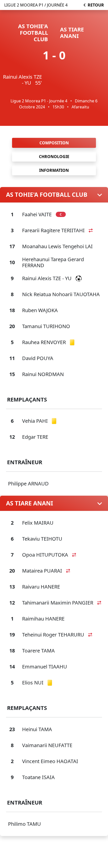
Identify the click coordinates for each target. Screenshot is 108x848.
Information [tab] (54, 170)
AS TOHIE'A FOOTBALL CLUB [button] (46, 194)
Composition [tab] (54, 143)
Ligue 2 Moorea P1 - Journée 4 (39, 101)
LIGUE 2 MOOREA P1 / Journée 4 (36, 5)
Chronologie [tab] (54, 156)
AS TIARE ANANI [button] (29, 503)
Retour (96, 5)
